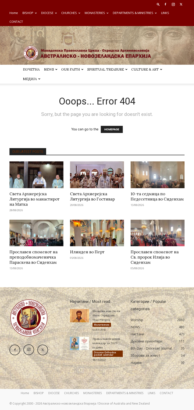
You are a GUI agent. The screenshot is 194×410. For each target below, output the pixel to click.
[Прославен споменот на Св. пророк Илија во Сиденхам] (158, 233)
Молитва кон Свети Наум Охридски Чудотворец (106, 315)
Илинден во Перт (87, 252)
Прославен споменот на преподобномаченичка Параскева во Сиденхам (33, 257)
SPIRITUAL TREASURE (105, 69)
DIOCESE (47, 13)
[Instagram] (173, 4)
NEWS (49, 69)
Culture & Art (145, 69)
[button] (158, 4)
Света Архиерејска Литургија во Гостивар (92, 196)
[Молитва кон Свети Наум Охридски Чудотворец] (79, 315)
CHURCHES (69, 13)
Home (13, 13)
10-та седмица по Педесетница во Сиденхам (157, 196)
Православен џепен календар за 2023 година (106, 343)
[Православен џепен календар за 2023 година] (79, 343)
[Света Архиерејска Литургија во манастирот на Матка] (36, 174)
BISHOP (27, 13)
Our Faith (70, 69)
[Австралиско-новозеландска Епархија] (97, 45)
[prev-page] (73, 370)
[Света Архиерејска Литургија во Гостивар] (97, 174)
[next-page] (81, 370)
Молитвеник (102, 324)
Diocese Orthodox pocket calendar (105, 353)
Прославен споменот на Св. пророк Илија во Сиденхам (155, 257)
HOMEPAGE (111, 129)
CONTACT (16, 21)
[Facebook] (165, 4)
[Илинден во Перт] (97, 233)
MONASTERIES (95, 13)
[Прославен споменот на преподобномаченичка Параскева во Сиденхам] (36, 233)
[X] (181, 4)
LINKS (165, 13)
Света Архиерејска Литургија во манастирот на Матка (34, 199)
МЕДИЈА (30, 79)
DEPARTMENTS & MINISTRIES (133, 13)
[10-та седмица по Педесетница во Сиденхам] (158, 174)
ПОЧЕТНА (31, 69)
